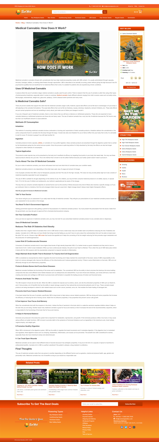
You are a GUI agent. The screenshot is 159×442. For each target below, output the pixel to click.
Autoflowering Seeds (65, 17)
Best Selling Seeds (55, 422)
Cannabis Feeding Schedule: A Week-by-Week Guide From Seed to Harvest (63, 386)
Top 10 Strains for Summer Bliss (90, 385)
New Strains (51, 17)
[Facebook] (122, 427)
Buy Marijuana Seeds (37, 17)
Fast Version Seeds (106, 17)
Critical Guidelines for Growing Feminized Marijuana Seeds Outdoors (124, 385)
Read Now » (20, 394)
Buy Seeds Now (131, 87)
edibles (40, 143)
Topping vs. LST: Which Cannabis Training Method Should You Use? (30, 386)
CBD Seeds (92, 17)
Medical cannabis (62, 95)
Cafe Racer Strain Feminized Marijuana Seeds (131, 62)
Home (26, 17)
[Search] (105, 12)
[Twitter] (126, 427)
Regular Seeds (119, 17)
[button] (120, 62)
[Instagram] (134, 427)
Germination (131, 17)
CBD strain (41, 235)
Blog (23, 23)
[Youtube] (130, 427)
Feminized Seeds (80, 17)
